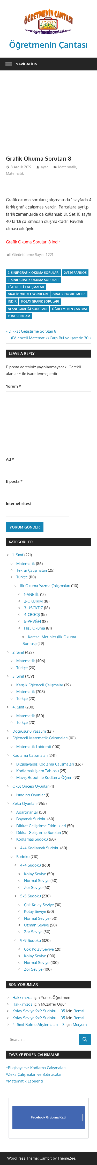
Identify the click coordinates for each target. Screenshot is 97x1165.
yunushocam (19, 316)
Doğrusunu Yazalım (29, 731)
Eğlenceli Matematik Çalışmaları (40, 737)
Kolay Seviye (35, 873)
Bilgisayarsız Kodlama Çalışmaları (45, 764)
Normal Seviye (36, 880)
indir (12, 301)
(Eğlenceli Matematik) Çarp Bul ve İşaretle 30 (49, 337)
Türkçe (22, 577)
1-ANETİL (31, 594)
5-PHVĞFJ (32, 621)
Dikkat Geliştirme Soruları (38, 832)
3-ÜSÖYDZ (33, 607)
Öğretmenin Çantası (48, 44)
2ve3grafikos (75, 273)
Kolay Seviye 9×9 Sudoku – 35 (38, 1010)
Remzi (78, 1010)
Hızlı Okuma (34, 628)
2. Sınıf (18, 652)
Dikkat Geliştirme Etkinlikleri (41, 825)
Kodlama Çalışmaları (30, 755)
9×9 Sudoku (30, 940)
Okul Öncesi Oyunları (30, 786)
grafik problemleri (69, 294)
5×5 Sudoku (30, 896)
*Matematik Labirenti (24, 1081)
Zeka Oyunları (24, 803)
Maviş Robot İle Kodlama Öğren (44, 777)
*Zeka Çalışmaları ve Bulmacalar (34, 1074)
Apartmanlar (27, 812)
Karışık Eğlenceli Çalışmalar (39, 684)
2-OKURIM (33, 601)
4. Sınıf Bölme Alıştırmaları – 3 (38, 1024)
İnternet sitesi (18, 503)
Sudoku (22, 856)
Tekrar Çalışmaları (31, 570)
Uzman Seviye (36, 925)
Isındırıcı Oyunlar (30, 795)
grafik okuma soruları (28, 294)
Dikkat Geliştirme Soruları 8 (32, 331)
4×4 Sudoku (30, 865)
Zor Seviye (33, 887)
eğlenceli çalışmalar (26, 287)
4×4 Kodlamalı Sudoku (39, 847)
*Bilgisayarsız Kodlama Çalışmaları (35, 1067)
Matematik (67, 167)
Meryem (80, 1024)
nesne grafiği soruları (27, 309)
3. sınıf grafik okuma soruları (33, 280)
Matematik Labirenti (33, 746)
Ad (10, 459)
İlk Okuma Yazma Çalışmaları (45, 585)
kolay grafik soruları (40, 301)
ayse (45, 167)
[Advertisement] (48, 109)
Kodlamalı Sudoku (32, 839)
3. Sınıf (18, 676)
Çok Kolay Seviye (39, 904)
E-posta (14, 481)
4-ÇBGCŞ (32, 614)
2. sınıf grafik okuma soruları (33, 273)
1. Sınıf (17, 554)
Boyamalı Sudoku (31, 818)
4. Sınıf (18, 707)
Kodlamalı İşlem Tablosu (37, 770)
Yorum (13, 386)
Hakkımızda (22, 997)
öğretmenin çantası (69, 309)
